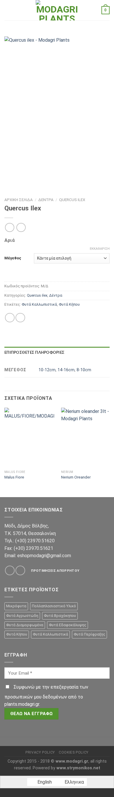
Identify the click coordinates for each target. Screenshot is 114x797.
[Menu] (7, 10)
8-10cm (84, 369)
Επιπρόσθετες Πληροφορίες (34, 352)
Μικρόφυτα (16, 606)
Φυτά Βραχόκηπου (60, 615)
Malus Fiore (14, 477)
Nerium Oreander (76, 477)
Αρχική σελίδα (18, 199)
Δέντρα (45, 199)
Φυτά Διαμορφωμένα (24, 625)
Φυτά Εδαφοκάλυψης (67, 625)
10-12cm (47, 369)
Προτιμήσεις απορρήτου (55, 571)
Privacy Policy (40, 752)
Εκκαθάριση (100, 249)
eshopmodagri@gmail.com (44, 555)
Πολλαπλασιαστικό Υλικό (54, 606)
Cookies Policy (74, 752)
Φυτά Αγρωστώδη (22, 615)
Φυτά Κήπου (69, 304)
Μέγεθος (12, 258)
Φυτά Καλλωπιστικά (39, 304)
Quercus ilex (72, 199)
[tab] (57, 352)
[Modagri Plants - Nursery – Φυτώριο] (57, 10)
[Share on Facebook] (10, 318)
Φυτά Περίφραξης (89, 634)
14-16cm (66, 369)
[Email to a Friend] (20, 318)
